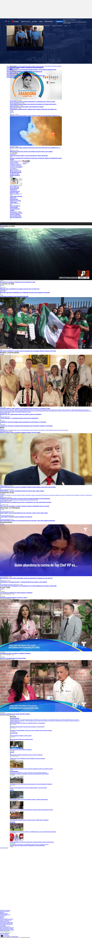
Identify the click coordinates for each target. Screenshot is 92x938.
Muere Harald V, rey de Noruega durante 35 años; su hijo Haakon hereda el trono (15, 173)
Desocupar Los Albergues (37, 25)
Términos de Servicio (4, 921)
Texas (1, 504)
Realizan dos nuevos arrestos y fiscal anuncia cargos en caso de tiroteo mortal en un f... (35, 115)
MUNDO (2, 917)
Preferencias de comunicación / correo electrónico (75, 22)
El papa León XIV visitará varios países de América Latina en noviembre (20, 414)
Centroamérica (14, 771)
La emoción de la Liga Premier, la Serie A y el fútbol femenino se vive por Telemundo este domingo (33, 831)
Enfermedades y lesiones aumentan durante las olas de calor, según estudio (22, 491)
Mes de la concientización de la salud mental (13, 658)
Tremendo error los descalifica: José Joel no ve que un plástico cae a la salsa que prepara (31, 730)
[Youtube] (30, 909)
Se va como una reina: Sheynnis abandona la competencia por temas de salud (32, 101)
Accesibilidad (3, 925)
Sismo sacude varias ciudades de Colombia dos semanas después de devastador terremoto (31, 809)
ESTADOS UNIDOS (4, 911)
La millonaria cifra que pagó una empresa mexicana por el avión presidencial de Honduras (31, 784)
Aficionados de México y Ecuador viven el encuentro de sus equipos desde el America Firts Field (28, 351)
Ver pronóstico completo (25, 163)
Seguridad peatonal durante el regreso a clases (13, 597)
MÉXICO (2, 912)
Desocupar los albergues (5, 511)
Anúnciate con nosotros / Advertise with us (9, 936)
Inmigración (12, 108)
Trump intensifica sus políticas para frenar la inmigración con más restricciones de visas (25, 502)
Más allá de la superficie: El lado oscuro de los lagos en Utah (17, 282)
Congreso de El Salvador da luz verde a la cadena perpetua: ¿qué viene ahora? (28, 787)
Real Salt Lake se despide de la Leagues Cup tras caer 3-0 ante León (19, 289)
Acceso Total (13, 733)
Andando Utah (47, 25)
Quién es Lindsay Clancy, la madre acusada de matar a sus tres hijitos (20, 432)
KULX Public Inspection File (6, 922)
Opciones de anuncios (4, 935)
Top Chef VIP (13, 100)
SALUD (12, 752)
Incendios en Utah (26, 25)
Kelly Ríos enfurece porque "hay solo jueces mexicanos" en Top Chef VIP (27, 726)
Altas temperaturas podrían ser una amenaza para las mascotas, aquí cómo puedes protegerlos (27, 520)
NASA (8, 66)
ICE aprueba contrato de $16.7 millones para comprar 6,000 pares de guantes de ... (33, 109)
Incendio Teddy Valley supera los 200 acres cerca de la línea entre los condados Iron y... (35, 147)
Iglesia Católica (3, 413)
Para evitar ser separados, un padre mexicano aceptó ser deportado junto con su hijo (24, 506)
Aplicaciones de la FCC (5, 926)
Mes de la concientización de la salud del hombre (21, 739)
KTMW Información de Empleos (7, 929)
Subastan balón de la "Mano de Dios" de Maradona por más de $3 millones (27, 845)
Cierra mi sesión (67, 23)
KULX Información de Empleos (7, 927)
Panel (64, 21)
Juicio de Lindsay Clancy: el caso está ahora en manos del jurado (29, 155)
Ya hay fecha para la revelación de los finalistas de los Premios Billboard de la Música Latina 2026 (28, 586)
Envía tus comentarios (4, 933)
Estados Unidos (13, 105)
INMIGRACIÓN (3, 913)
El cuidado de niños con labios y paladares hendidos (15, 653)
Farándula (2, 580)
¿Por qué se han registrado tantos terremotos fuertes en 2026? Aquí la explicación (29, 820)
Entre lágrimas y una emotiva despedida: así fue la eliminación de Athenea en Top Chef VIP (26, 578)
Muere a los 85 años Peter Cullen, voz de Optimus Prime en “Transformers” (27, 723)
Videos (41, 21)
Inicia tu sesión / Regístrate (69, 19)
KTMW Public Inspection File (6, 923)
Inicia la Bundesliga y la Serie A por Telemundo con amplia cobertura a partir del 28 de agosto (32, 842)
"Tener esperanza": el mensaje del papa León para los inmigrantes (19, 418)
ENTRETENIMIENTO (49, 21)
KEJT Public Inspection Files (6, 924)
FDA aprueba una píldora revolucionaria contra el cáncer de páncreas (26, 754)
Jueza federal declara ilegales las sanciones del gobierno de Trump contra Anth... (33, 104)
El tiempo (34, 21)
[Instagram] (30, 888)
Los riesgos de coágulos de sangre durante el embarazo (16, 592)
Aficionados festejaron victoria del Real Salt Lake (14, 296)
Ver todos (12, 112)
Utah (11, 114)
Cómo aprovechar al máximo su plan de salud (20, 735)
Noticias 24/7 (59, 21)
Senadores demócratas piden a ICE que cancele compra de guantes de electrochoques (25, 498)
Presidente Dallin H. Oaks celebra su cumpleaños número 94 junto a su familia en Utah (25, 408)
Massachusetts (10, 74)
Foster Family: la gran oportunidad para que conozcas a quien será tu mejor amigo (24, 513)
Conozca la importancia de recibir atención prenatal (15, 714)
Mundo (11, 169)
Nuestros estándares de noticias (6, 919)
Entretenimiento (14, 718)
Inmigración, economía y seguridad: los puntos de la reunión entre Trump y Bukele (29, 773)
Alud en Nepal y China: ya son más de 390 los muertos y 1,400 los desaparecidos (29, 799)
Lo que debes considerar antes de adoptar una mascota (16, 516)
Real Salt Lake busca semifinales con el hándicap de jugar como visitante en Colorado (25, 292)
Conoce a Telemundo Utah (5, 920)
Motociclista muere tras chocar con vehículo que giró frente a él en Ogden (31, 151)
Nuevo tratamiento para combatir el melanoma (21, 749)
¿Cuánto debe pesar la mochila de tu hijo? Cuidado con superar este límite (27, 758)
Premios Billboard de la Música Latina (8, 584)
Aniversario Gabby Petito (16, 25)
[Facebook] (30, 868)
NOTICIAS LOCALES (25, 21)
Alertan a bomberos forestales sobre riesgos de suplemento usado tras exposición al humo (31, 768)
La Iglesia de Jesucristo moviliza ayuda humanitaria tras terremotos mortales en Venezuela (26, 426)
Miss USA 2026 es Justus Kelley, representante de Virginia (26, 106)
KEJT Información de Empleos (6, 928)
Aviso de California (4, 934)
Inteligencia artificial (14, 102)
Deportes (12, 822)
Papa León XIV (3, 416)
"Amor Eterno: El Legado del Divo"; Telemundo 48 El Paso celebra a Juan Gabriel (23, 582)
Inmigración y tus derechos (57, 25)
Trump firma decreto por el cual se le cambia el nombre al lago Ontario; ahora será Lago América (28, 487)
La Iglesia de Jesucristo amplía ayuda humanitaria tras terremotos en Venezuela (23, 422)
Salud (8, 70)
